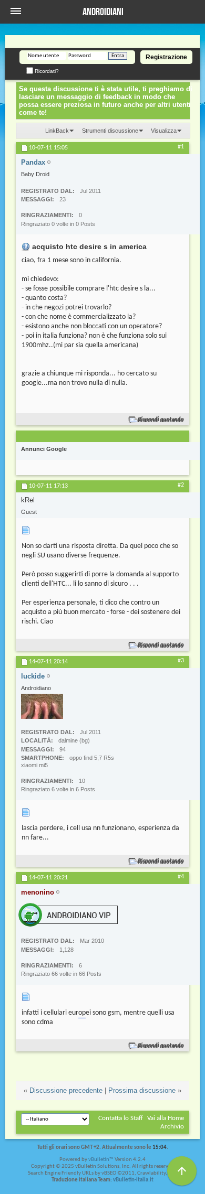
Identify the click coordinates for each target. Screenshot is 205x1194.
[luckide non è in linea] (42, 706)
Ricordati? (46, 71)
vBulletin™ (101, 1160)
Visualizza (164, 130)
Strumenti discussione (110, 130)
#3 (181, 661)
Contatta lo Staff (120, 1118)
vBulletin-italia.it (133, 1180)
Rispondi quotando (161, 420)
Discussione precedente (65, 1090)
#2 (181, 485)
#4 (181, 877)
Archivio (172, 1126)
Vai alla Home (165, 1118)
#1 (181, 147)
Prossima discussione (142, 1090)
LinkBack (57, 130)
